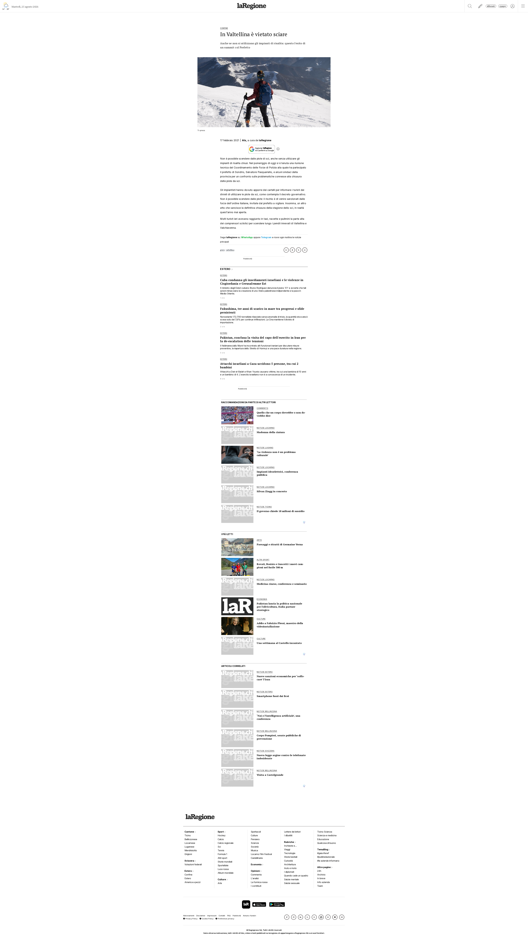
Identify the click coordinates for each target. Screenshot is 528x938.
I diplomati (289, 871)
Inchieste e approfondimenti (292, 846)
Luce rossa (223, 869)
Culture (222, 879)
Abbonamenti (188, 916)
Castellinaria (257, 858)
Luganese (189, 846)
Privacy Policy (191, 919)
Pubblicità (237, 916)
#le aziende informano (328, 860)
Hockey (222, 835)
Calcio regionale (225, 843)
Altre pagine (324, 867)
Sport (221, 831)
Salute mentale (291, 879)
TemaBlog (323, 849)
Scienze (255, 843)
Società (254, 846)
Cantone (190, 831)
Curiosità (288, 860)
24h (319, 871)
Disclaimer (200, 916)
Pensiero (255, 839)
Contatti (222, 916)
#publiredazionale (326, 857)
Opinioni (255, 871)
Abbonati (491, 6)
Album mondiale (225, 872)
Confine (188, 874)
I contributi (256, 886)
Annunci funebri (249, 916)
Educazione (323, 839)
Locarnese (190, 843)
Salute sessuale (292, 883)
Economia (256, 864)
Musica (254, 850)
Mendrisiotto (191, 850)
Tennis (221, 850)
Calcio (221, 839)
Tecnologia (289, 853)
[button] (286, 917)
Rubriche (289, 842)
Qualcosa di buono (326, 843)
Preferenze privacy (225, 919)
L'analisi (255, 878)
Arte (220, 883)
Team (320, 886)
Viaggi (287, 849)
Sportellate (223, 865)
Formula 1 (222, 854)
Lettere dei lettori (292, 831)
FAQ (229, 916)
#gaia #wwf (323, 853)
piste (222, 250)
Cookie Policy (207, 919)
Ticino (188, 835)
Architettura (290, 864)
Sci (219, 846)
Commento (256, 874)
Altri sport (222, 858)
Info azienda (323, 882)
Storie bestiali (290, 857)
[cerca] (470, 6)
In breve (321, 878)
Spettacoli (256, 831)
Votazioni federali (193, 864)
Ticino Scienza (324, 831)
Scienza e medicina (326, 835)
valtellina (230, 250)
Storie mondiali (225, 861)
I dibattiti (288, 835)
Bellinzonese (191, 839)
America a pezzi (192, 882)
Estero (188, 871)
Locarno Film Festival (261, 854)
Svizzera (190, 860)
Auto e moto (290, 868)
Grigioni (188, 854)
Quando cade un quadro (296, 875)
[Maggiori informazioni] (278, 149)
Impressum (212, 916)
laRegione (265, 140)
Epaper (503, 6)
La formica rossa (259, 882)
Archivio (321, 874)
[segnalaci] (480, 6)
